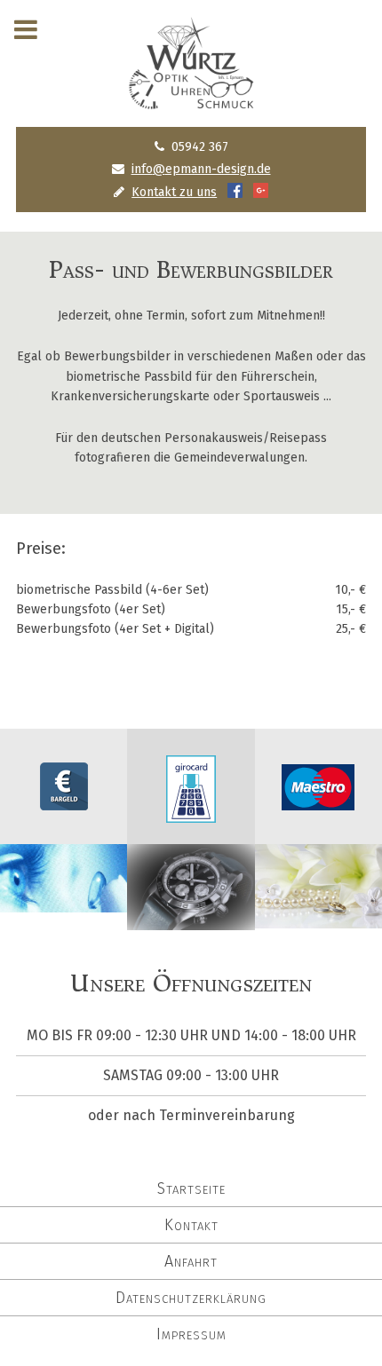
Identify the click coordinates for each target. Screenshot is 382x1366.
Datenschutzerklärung (191, 1297)
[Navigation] (25, 30)
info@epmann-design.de (201, 169)
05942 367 (199, 146)
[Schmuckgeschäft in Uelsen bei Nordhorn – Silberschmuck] (318, 917)
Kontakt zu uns (174, 192)
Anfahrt (191, 1261)
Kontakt (191, 1225)
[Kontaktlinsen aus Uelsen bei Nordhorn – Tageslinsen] (63, 901)
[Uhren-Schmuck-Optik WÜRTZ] (191, 63)
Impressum (191, 1334)
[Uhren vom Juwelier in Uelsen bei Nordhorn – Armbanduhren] (190, 919)
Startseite (191, 1188)
